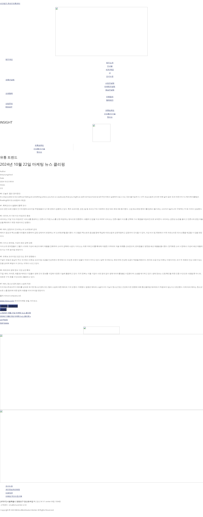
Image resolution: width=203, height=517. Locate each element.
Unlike (13, 306)
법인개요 (9, 59)
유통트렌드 (39, 145)
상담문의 (9, 103)
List (1, 319)
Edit (1, 323)
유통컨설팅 (10, 80)
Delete (6, 323)
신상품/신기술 (39, 148)
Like (3, 306)
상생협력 (9, 93)
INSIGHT (9, 107)
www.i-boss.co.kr (7, 301)
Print (3, 309)
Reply (5, 319)
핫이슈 (39, 152)
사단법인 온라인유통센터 (10, 3)
